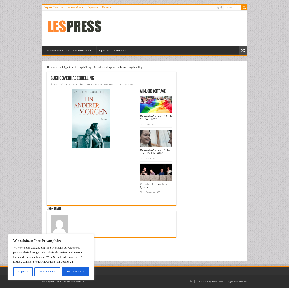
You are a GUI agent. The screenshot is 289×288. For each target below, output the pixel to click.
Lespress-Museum (75, 7)
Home (52, 67)
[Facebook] (221, 7)
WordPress (217, 281)
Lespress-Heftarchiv (53, 7)
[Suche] (244, 7)
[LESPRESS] (78, 28)
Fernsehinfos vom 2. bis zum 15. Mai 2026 (155, 152)
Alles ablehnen (47, 271)
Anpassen (23, 271)
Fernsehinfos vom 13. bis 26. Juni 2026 (156, 118)
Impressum (93, 7)
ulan (56, 84)
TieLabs (243, 281)
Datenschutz (108, 7)
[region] (51, 257)
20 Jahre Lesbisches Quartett (153, 186)
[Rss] (217, 7)
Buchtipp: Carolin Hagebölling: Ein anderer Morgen (86, 67)
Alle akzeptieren (75, 271)
